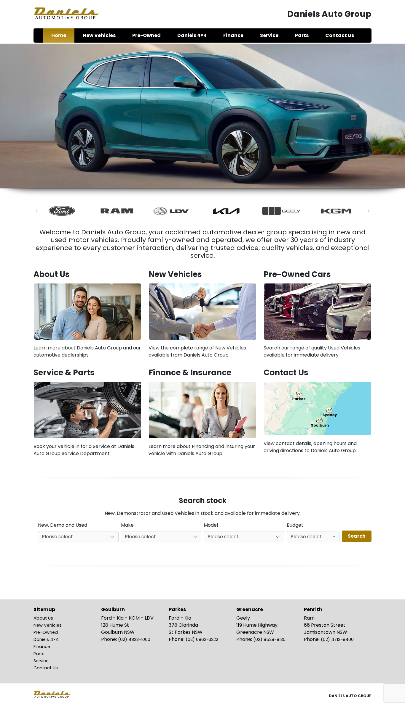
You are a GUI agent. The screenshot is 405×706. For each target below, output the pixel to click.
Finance (42, 646)
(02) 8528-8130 (269, 639)
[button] (36, 210)
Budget (295, 525)
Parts (39, 654)
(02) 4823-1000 (134, 639)
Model (211, 525)
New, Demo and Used (62, 525)
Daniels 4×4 (46, 639)
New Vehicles (48, 625)
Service (41, 661)
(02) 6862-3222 (202, 639)
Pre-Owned (46, 632)
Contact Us (46, 668)
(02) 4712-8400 (337, 639)
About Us (43, 618)
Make (127, 525)
